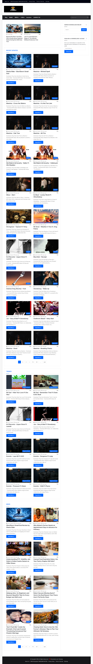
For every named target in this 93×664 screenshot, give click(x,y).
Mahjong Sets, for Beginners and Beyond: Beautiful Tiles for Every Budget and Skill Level (17, 595)
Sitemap (47, 1)
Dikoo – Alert (10, 195)
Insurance (28, 17)
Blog (6, 17)
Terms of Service (40, 1)
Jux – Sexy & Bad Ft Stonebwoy (17, 318)
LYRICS (22, 17)
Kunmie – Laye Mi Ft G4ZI (15, 456)
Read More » (11, 82)
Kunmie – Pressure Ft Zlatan (16, 486)
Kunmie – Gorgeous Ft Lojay (43, 456)
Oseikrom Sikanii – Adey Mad (43, 318)
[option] (14, 33)
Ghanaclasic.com (54, 659)
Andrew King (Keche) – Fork (16, 289)
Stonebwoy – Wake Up (41, 289)
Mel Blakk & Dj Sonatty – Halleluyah (45, 163)
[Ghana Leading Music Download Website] (13, 9)
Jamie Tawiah (10, 69)
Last (45, 362)
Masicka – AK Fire (39, 133)
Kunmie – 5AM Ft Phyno (41, 486)
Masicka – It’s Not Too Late (42, 103)
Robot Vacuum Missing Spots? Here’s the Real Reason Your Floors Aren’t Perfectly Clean (45, 595)
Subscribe (68, 51)
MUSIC (11, 17)
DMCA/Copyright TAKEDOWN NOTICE (18, 1)
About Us (7, 1)
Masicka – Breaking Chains (42, 348)
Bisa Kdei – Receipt (40, 257)
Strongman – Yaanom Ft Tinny (16, 227)
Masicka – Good (11, 348)
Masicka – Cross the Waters (16, 103)
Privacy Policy (32, 1)
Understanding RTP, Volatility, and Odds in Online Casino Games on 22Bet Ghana (18, 561)
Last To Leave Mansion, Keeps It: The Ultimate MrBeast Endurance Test (31, 38)
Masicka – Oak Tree (13, 133)
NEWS (16, 17)
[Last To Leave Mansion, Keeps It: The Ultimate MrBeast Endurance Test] (32, 28)
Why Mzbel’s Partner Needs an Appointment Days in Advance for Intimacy (45, 527)
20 (36, 362)
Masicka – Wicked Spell (41, 71)
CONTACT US (36, 17)
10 (32, 362)
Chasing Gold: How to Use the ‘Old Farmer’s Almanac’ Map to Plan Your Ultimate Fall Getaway (45, 629)
